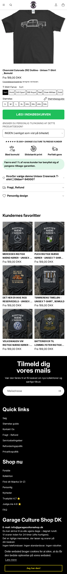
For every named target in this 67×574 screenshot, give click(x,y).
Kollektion (8, 476)
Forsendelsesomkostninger (12, 82)
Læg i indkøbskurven (33, 114)
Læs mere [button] (11, 559)
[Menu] (3, 5)
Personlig (7, 487)
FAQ (5, 509)
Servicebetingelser (12, 440)
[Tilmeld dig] (59, 391)
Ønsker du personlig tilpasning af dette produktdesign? (29, 125)
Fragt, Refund (15, 187)
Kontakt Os (8, 429)
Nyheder (7, 492)
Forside (6, 470)
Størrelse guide (11, 423)
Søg (5, 418)
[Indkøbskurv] (63, 4)
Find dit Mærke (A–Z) (14, 481)
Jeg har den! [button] (33, 568)
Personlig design (17, 195)
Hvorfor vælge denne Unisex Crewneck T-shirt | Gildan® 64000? (32, 178)
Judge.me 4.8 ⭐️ (12, 504)
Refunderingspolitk (13, 446)
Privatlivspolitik (11, 451)
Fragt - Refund (10, 434)
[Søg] (10, 4)
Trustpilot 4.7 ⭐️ (11, 498)
